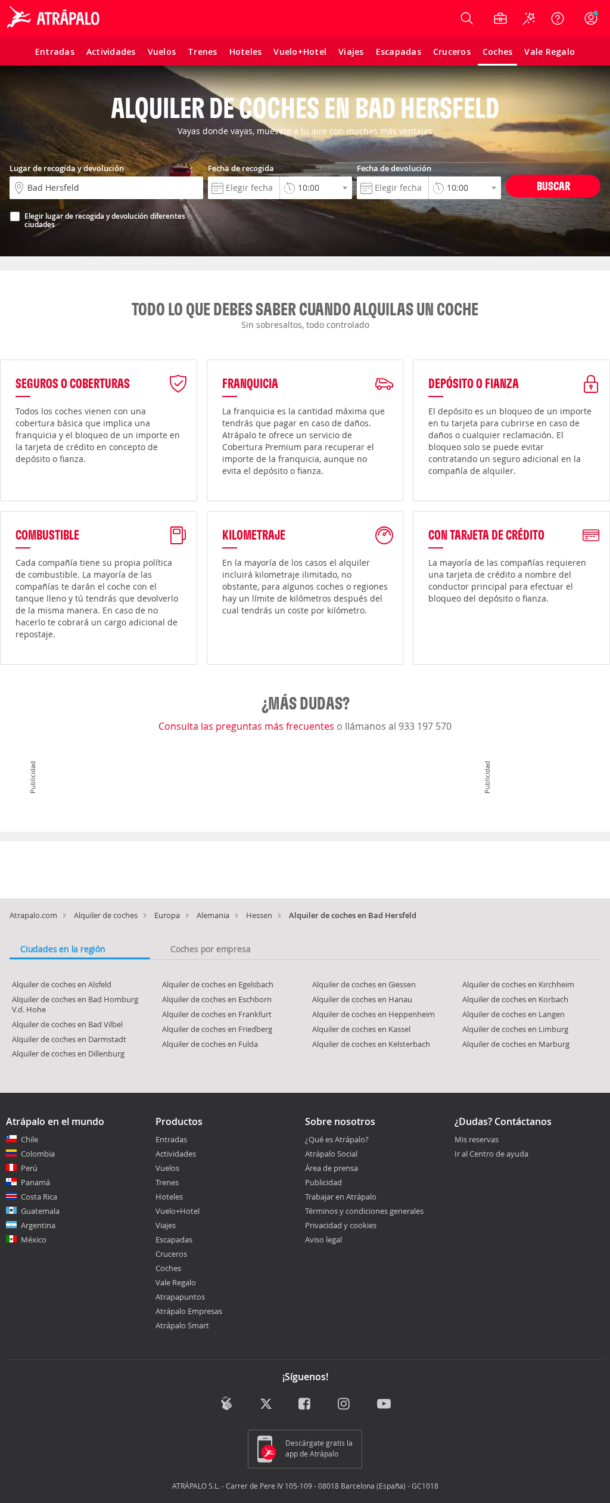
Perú (29, 1168)
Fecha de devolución (394, 168)
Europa (167, 915)
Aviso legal (323, 1239)
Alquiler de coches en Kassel (361, 1029)
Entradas (171, 1139)
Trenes (167, 1182)
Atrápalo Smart (182, 1325)
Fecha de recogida (241, 168)
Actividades (175, 1153)
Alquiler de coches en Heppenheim (373, 1014)
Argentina (38, 1225)
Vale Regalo (175, 1282)
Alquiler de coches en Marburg (515, 1044)
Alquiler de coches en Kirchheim (518, 984)
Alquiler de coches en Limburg (515, 1029)
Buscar (553, 185)
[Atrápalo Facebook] (305, 1405)
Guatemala (40, 1211)
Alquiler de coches (106, 915)
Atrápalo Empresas (188, 1311)
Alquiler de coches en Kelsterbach (371, 1044)
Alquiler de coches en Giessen (364, 984)
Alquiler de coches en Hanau (362, 999)
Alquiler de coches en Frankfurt (217, 1014)
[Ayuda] (557, 18)
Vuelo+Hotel (177, 1211)
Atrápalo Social (331, 1153)
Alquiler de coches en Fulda (210, 1044)
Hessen (259, 915)
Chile (29, 1139)
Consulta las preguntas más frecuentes (247, 726)
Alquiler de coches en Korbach (515, 999)
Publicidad (323, 1182)
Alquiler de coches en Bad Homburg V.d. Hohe (75, 1004)
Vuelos (167, 1168)
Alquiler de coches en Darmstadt (69, 1039)
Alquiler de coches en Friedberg (217, 1029)
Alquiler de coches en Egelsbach (217, 984)
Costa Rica (39, 1196)
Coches (168, 1268)
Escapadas (173, 1239)
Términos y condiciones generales (364, 1211)
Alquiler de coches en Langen (513, 1014)
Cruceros (171, 1253)
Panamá (35, 1182)
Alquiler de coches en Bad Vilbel (67, 1024)
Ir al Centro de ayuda (491, 1154)
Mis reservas (477, 1140)
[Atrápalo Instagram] (344, 1405)
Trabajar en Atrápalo (340, 1196)
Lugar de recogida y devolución (67, 168)
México (33, 1239)
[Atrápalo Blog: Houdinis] (227, 1404)
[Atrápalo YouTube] (384, 1405)
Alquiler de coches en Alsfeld (61, 984)
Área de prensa (331, 1168)
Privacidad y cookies (340, 1225)
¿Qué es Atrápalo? (337, 1139)
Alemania (213, 915)
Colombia (38, 1153)
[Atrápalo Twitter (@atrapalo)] (266, 1405)
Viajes (165, 1225)
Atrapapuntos (180, 1296)
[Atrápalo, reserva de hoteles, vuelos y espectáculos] (55, 18)
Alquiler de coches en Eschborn (217, 999)
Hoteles (169, 1196)
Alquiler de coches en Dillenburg (68, 1053)
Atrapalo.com (33, 915)
